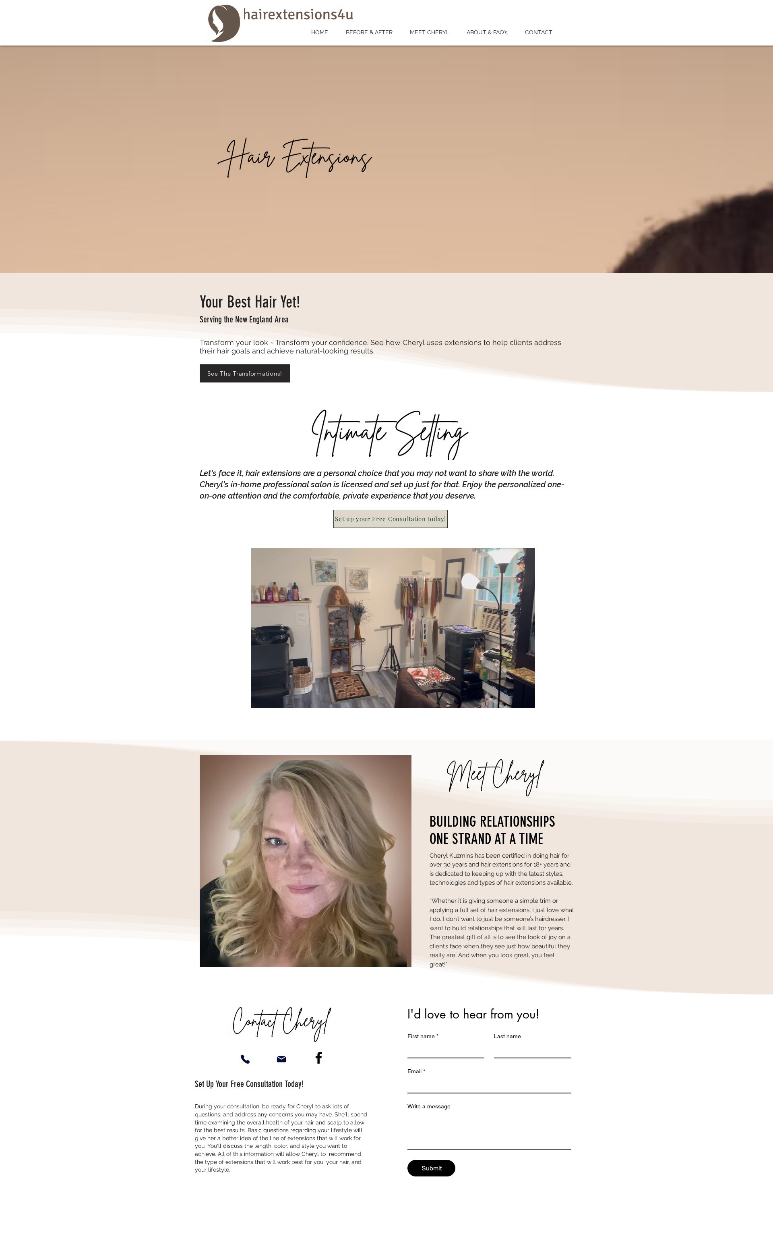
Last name (507, 1036)
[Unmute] (275, 697)
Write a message (429, 1106)
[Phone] (245, 1059)
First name (422, 1036)
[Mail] (281, 1059)
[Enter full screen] (524, 697)
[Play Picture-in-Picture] (510, 697)
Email (416, 1071)
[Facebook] (319, 1058)
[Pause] (261, 697)
